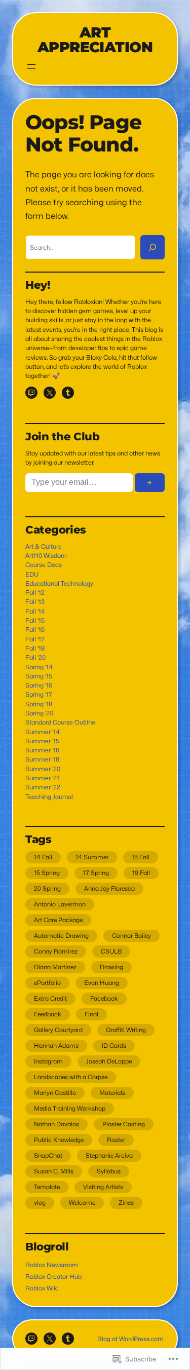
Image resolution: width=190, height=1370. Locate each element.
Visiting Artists (103, 1187)
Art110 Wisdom (46, 555)
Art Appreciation (95, 39)
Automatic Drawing (61, 935)
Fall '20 (35, 657)
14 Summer (91, 857)
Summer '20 (42, 769)
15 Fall (140, 857)
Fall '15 (35, 620)
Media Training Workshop (69, 1108)
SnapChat (48, 1155)
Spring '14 (39, 667)
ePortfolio (47, 982)
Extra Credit (50, 998)
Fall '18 (35, 648)
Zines (126, 1202)
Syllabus (109, 1171)
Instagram (48, 1061)
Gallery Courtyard (58, 1030)
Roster (116, 1140)
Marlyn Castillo (55, 1092)
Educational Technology (59, 583)
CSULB (111, 951)
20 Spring (47, 888)
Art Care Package (58, 920)
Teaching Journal (49, 797)
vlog (40, 1202)
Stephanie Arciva (109, 1155)
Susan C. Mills (53, 1171)
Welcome (82, 1202)
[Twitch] (31, 393)
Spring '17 (38, 694)
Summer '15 (42, 741)
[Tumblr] (68, 393)
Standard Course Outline (60, 722)
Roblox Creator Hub (53, 1276)
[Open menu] (31, 66)
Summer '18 (42, 759)
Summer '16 (42, 750)
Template (47, 1187)
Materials (112, 1092)
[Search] (152, 247)
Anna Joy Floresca (109, 888)
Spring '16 (38, 685)
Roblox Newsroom (51, 1265)
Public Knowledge (59, 1140)
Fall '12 (35, 592)
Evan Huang (101, 982)
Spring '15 (38, 676)
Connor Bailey (131, 935)
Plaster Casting (123, 1124)
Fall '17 (35, 639)
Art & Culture (43, 546)
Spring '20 (39, 713)
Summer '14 (42, 732)
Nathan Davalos (56, 1124)
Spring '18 (38, 704)
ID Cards (114, 1045)
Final (91, 1014)
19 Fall (141, 873)
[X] (50, 393)
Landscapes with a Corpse (70, 1077)
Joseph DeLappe (109, 1061)
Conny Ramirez (56, 951)
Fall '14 (35, 611)
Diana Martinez (55, 967)
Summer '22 (42, 787)
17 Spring (96, 873)
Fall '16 (35, 629)
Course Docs (43, 564)
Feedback (47, 1014)
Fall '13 (35, 601)
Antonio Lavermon (60, 904)
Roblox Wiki (42, 1288)
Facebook (104, 998)
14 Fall (43, 857)
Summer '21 (42, 778)
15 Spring (47, 873)
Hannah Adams (56, 1045)
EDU (32, 574)
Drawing (111, 967)
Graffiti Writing (126, 1030)
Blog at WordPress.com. (131, 1339)
